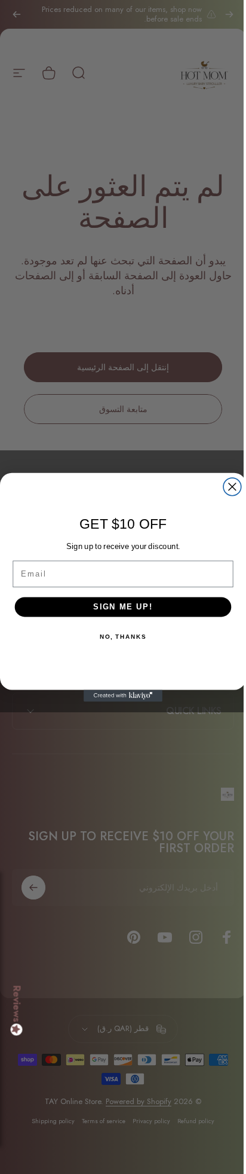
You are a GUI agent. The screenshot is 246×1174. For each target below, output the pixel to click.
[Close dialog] (228, 487)
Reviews (16, 1004)
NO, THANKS (118, 636)
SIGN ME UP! (119, 606)
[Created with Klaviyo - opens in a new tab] (118, 696)
